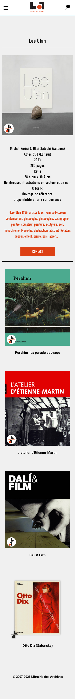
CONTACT (37, 252)
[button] (6, 8)
